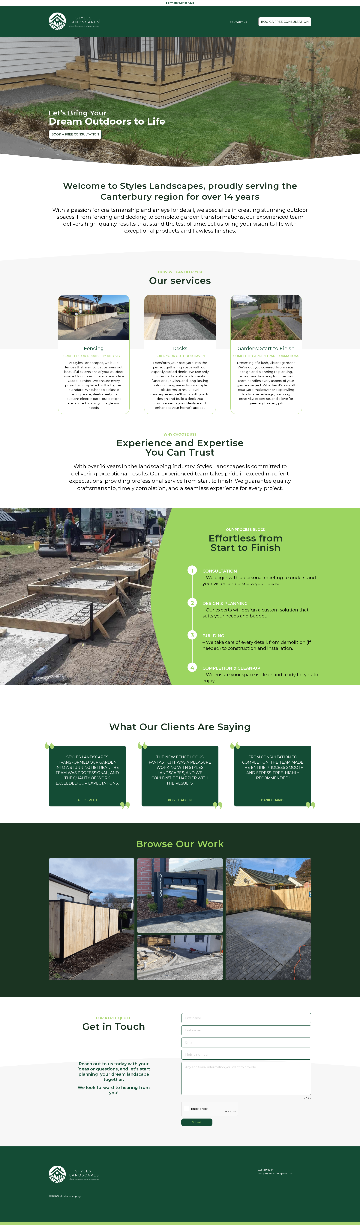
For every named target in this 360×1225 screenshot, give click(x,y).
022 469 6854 (265, 1169)
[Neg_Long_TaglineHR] (74, 21)
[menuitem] (238, 19)
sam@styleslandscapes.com (274, 1173)
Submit (197, 1122)
